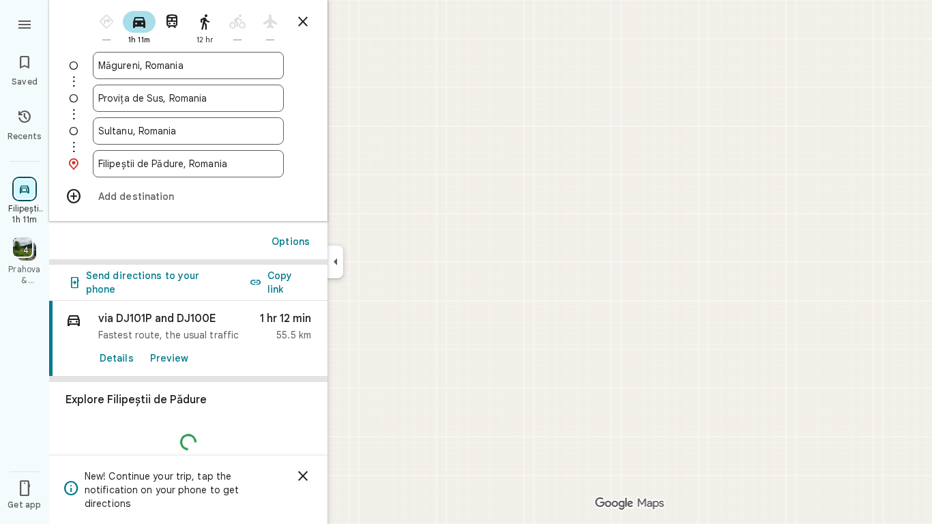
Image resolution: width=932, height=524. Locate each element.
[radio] (106, 26)
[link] (188, 339)
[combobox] (188, 65)
